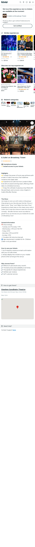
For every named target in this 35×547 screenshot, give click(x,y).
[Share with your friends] (32, 123)
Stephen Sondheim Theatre (13, 289)
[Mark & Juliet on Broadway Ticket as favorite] (32, 127)
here (14, 330)
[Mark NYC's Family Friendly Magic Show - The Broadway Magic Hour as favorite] (31, 37)
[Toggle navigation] (33, 2)
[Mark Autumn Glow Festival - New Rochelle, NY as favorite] (14, 69)
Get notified (17, 26)
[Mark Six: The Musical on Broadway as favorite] (14, 37)
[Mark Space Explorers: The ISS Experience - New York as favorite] (31, 69)
